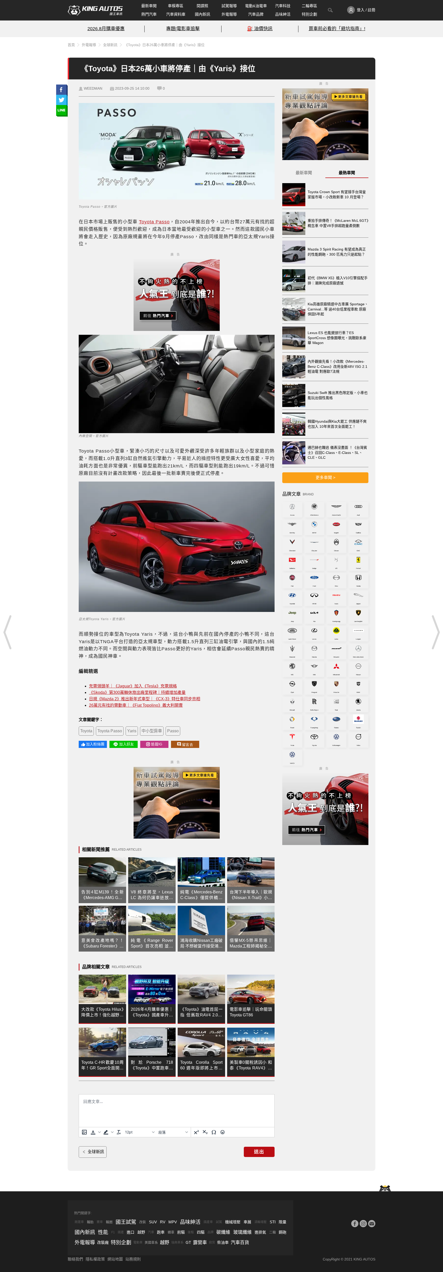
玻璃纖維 (242, 1232)
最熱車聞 (347, 173)
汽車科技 (282, 6)
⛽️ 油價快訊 (260, 28)
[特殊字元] (213, 1132)
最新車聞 (149, 6)
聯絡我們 (75, 1259)
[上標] (196, 1132)
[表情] (222, 1132)
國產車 (208, 1222)
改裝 (142, 1222)
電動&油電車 (256, 6)
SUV (153, 1222)
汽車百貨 (240, 1242)
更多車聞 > (325, 477)
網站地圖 (115, 1259)
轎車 (171, 1232)
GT (188, 1242)
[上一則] (7, 632)
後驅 (191, 1232)
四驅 (201, 1232)
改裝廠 (103, 1242)
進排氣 (260, 1232)
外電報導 (229, 14)
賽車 (100, 1222)
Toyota (86, 731)
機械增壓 (232, 1222)
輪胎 (90, 1222)
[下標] (205, 1132)
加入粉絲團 (95, 744)
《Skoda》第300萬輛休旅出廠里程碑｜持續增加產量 (137, 692)
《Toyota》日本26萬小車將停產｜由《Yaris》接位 (164, 45)
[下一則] (435, 632)
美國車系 (151, 1242)
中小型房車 (152, 731)
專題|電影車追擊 (183, 28)
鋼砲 (282, 1232)
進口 (130, 1232)
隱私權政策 (95, 1259)
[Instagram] (363, 1223)
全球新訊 (110, 45)
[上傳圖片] (84, 1132)
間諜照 (202, 6)
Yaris (131, 731)
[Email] (371, 1223)
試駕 (219, 1222)
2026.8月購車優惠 (106, 28)
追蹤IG (156, 744)
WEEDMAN (93, 88)
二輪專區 (309, 6)
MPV (172, 1222)
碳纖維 (223, 1232)
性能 (103, 1232)
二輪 (272, 1232)
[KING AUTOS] (95, 10)
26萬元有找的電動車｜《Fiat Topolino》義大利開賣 (136, 705)
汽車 (151, 1232)
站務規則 (133, 1259)
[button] (95, 1132)
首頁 (71, 45)
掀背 (212, 1242)
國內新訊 (202, 14)
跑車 (161, 1232)
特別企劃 (309, 14)
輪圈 (109, 1222)
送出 (259, 1151)
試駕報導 (229, 6)
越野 (141, 1232)
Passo (173, 731)
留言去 (187, 745)
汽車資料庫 (175, 14)
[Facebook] (354, 1223)
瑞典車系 (177, 1242)
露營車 (200, 1242)
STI (273, 1222)
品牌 (210, 1232)
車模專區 (175, 6)
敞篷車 (79, 1222)
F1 (113, 1232)
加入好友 (126, 744)
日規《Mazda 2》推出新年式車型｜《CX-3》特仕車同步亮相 (144, 699)
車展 (247, 1222)
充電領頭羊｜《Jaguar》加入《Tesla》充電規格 (133, 686)
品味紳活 (282, 14)
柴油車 (223, 1242)
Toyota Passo (154, 221)
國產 (121, 1232)
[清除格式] (118, 1132)
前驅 (181, 1232)
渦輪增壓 (260, 1222)
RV (162, 1222)
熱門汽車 (149, 14)
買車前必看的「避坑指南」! (337, 28)
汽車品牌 (256, 14)
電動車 (138, 1242)
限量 (282, 1222)
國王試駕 (126, 1222)
